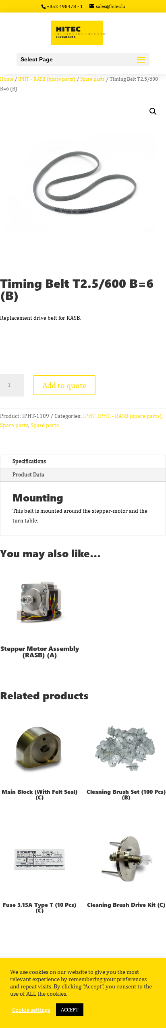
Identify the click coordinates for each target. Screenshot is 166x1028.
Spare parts (92, 79)
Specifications (29, 461)
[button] (153, 111)
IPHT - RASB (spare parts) (46, 79)
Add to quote (64, 385)
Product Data (28, 474)
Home (6, 79)
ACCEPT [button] (70, 1010)
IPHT (89, 416)
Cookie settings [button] (31, 1009)
